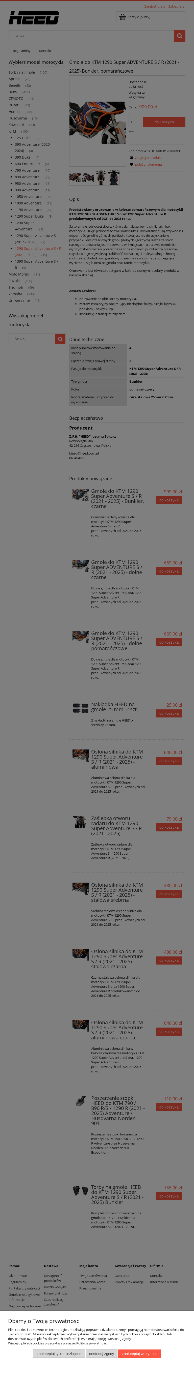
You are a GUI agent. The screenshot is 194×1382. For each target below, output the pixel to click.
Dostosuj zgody (101, 1353)
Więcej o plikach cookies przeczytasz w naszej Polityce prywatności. (58, 1343)
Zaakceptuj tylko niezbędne (59, 1353)
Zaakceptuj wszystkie (139, 1353)
